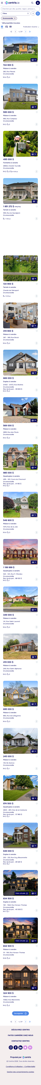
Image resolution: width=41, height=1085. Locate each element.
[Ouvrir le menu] (2, 3)
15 (35, 798)
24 (35, 751)
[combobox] (20, 9)
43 (35, 60)
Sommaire (10, 26)
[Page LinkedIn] (20, 1047)
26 (35, 326)
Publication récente (30, 27)
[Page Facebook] (16, 1047)
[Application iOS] (25, 1047)
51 (35, 988)
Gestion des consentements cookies (20, 1072)
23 (35, 846)
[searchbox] (19, 9)
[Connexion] (38, 3)
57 (35, 610)
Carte (6, 26)
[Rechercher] (32, 3)
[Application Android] (30, 1047)
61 (35, 562)
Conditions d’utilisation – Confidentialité (20, 1067)
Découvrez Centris (20, 1030)
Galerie (2, 26)
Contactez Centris (21, 1041)
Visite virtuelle (20, 893)
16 (35, 278)
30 (35, 420)
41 (35, 373)
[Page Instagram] (11, 1047)
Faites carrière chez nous (20, 1035)
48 (35, 704)
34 (35, 467)
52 (35, 154)
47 (35, 107)
